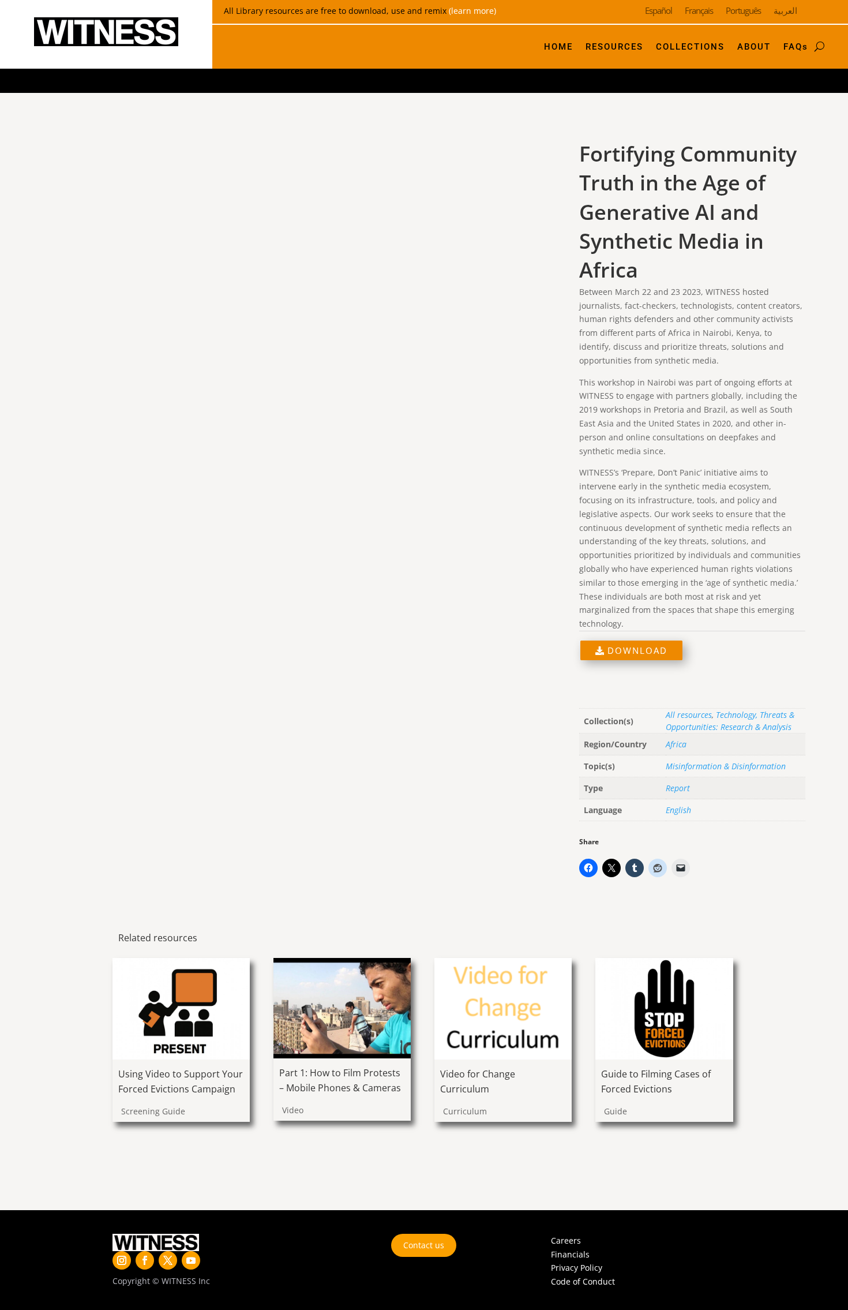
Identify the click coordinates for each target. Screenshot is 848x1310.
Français (699, 11)
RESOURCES (614, 47)
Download (635, 650)
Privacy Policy (576, 1267)
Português (743, 11)
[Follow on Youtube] (191, 1260)
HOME (558, 47)
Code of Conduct (583, 1281)
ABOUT (754, 47)
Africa (676, 744)
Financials (570, 1254)
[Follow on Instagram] (121, 1260)
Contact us (423, 1245)
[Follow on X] (168, 1260)
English (678, 809)
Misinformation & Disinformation (726, 766)
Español (658, 11)
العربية (785, 11)
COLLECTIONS (690, 47)
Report (678, 788)
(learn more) (472, 10)
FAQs (795, 47)
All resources (689, 714)
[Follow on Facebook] (145, 1260)
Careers (566, 1240)
